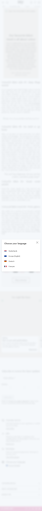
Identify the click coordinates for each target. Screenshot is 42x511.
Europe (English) (14, 256)
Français (12, 266)
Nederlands (13, 251)
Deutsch (11, 261)
